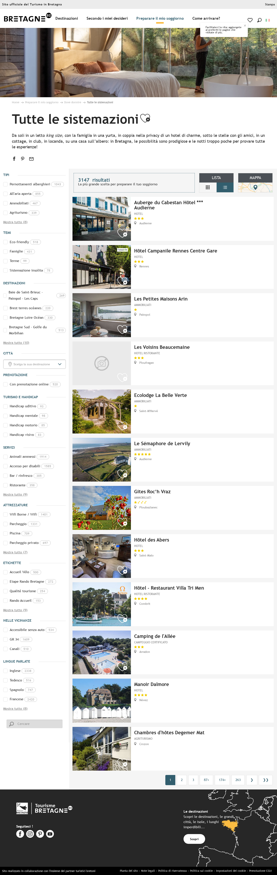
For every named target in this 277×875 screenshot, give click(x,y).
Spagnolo (21, 690)
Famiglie (21, 251)
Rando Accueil (25, 600)
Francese (22, 699)
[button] (259, 20)
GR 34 (19, 639)
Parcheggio (23, 524)
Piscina (19, 533)
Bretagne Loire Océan (31, 317)
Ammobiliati (24, 203)
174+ (222, 780)
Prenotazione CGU (260, 870)
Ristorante (22, 485)
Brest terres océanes (30, 308)
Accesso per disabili (30, 466)
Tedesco (20, 680)
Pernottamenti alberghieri (35, 184)
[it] (268, 20)
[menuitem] (28, 18)
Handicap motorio (27, 425)
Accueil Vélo (24, 572)
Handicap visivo (25, 435)
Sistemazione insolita (30, 270)
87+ (206, 780)
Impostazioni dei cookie (231, 870)
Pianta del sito (129, 870)
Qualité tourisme (27, 591)
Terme (18, 261)
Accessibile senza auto (32, 630)
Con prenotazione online (34, 384)
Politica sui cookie (201, 870)
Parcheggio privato (29, 543)
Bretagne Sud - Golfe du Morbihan (36, 330)
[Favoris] (250, 20)
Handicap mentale (27, 416)
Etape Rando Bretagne (31, 581)
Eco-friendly (24, 242)
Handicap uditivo (26, 406)
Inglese (20, 671)
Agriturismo (23, 212)
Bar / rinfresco (26, 476)
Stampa (270, 4)
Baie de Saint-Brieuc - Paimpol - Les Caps (36, 295)
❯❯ (266, 780)
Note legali (148, 870)
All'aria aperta (25, 194)
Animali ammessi (28, 456)
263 (238, 780)
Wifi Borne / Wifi (29, 514)
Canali (19, 649)
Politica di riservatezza (172, 870)
